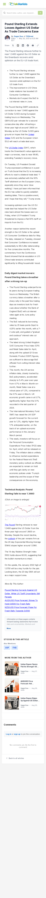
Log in (8, 734)
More (9, 628)
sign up (17, 734)
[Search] (40, 13)
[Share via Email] (33, 45)
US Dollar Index (16, 148)
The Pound (10, 525)
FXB (15, 647)
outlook (11, 538)
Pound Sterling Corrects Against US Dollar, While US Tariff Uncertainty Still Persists (22, 593)
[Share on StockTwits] (18, 45)
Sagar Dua (18, 36)
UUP (7, 647)
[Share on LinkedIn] (23, 45)
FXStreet (29, 36)
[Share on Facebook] (28, 45)
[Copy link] (38, 45)
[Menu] (4, 4)
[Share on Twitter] (13, 45)
